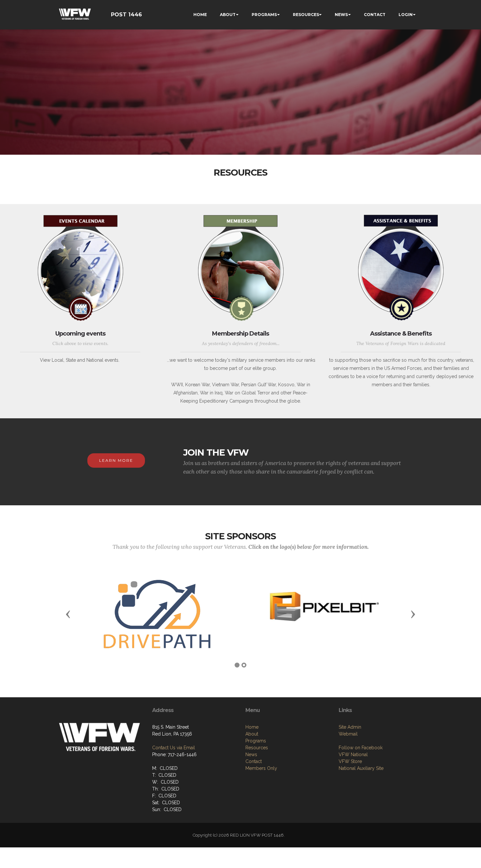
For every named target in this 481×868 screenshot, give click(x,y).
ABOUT (228, 14)
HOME (200, 14)
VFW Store (350, 761)
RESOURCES (306, 14)
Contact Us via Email (173, 747)
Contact (253, 761)
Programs (255, 740)
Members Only (261, 768)
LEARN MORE (116, 460)
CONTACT (374, 14)
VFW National (353, 754)
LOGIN (406, 14)
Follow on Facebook (361, 747)
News (251, 754)
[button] (68, 613)
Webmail (348, 734)
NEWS (341, 14)
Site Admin (350, 727)
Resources (256, 747)
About (251, 734)
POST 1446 (126, 14)
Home (251, 727)
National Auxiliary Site (361, 768)
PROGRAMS (264, 14)
